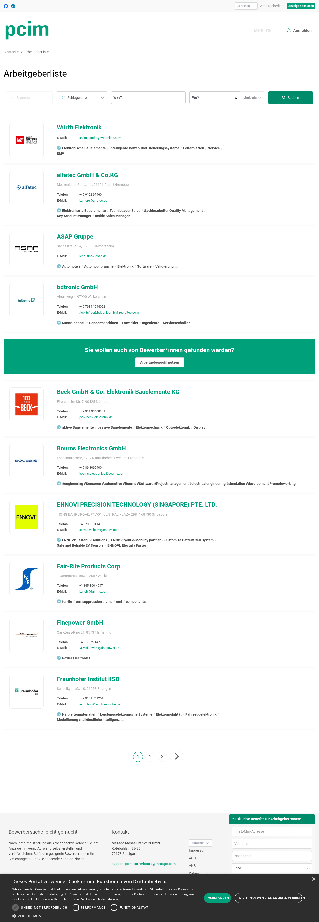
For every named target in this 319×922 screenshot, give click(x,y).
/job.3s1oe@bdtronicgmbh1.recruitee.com (109, 312)
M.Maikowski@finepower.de (99, 648)
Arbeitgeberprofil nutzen (159, 362)
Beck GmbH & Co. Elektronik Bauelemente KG (118, 391)
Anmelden (302, 30)
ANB (192, 866)
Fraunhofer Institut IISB (88, 679)
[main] (159, 430)
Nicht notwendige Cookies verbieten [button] (270, 898)
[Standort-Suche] (236, 97)
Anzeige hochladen (301, 6)
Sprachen (243, 6)
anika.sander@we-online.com (100, 138)
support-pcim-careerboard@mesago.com (144, 864)
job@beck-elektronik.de (96, 417)
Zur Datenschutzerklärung (99, 899)
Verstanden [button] (218, 898)
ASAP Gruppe (75, 236)
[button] (107, 915)
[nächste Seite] (176, 756)
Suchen (293, 98)
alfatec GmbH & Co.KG (87, 175)
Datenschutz (199, 873)
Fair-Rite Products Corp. (89, 566)
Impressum (197, 850)
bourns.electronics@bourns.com (102, 473)
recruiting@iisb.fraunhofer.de (99, 704)
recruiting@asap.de (93, 256)
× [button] (313, 879)
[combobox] (82, 97)
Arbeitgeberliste (272, 6)
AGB (192, 858)
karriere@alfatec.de (93, 200)
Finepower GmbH (80, 622)
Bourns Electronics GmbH (91, 448)
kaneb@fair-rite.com (93, 591)
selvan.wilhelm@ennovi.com (99, 530)
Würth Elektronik (79, 127)
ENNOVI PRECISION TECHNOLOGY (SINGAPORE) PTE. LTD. (137, 504)
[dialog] (159, 898)
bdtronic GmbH (77, 287)
